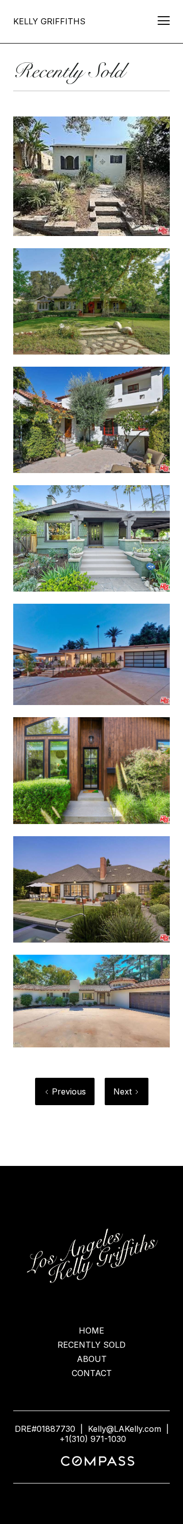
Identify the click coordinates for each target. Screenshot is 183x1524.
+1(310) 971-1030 (92, 1439)
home (91, 1330)
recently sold (91, 1345)
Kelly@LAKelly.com (124, 1429)
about (92, 1359)
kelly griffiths (49, 21)
